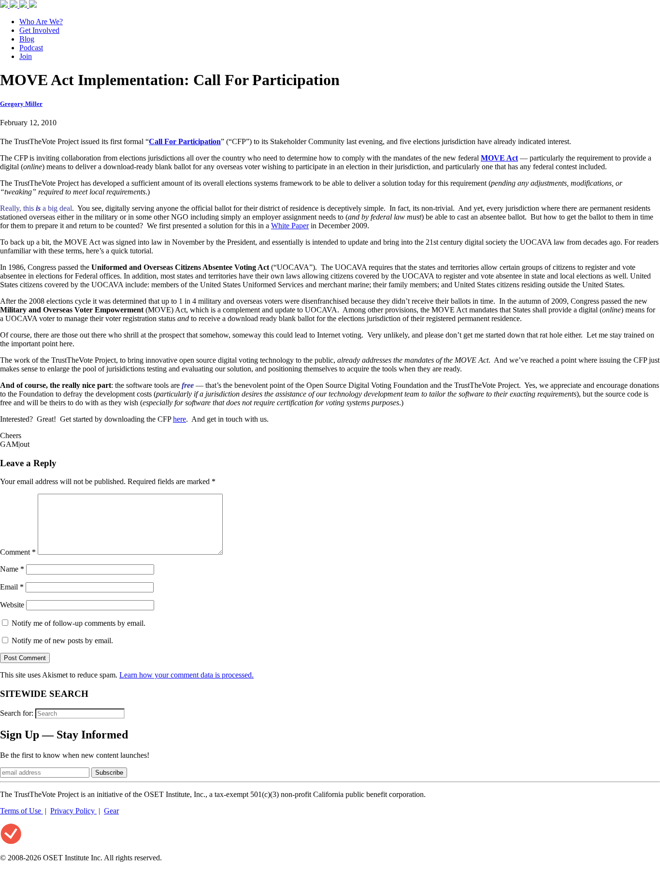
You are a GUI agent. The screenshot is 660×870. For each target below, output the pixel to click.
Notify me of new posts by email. (62, 640)
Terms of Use (21, 811)
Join (25, 56)
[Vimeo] (33, 5)
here (179, 419)
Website (12, 605)
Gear (111, 811)
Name (12, 569)
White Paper (290, 225)
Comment (18, 552)
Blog (26, 39)
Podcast (31, 48)
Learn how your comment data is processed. (186, 675)
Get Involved (39, 30)
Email (12, 587)
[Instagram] (24, 5)
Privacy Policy (73, 811)
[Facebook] (5, 5)
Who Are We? (41, 21)
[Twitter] (14, 5)
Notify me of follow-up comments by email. (78, 623)
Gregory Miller (21, 103)
